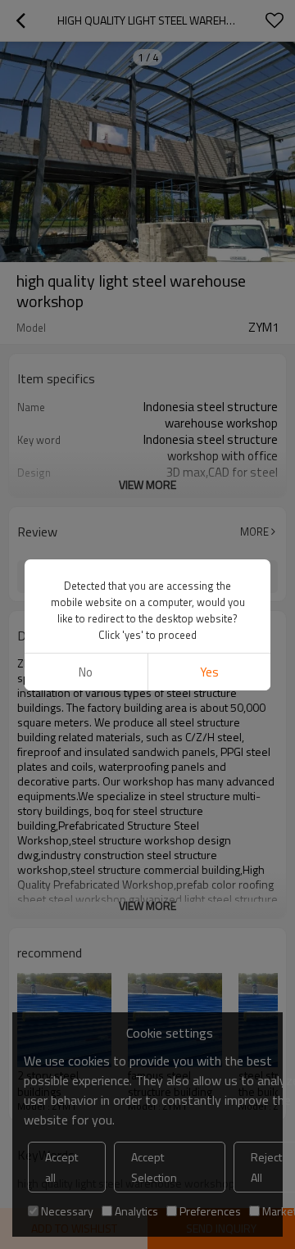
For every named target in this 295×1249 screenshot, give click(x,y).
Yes (209, 672)
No (86, 672)
